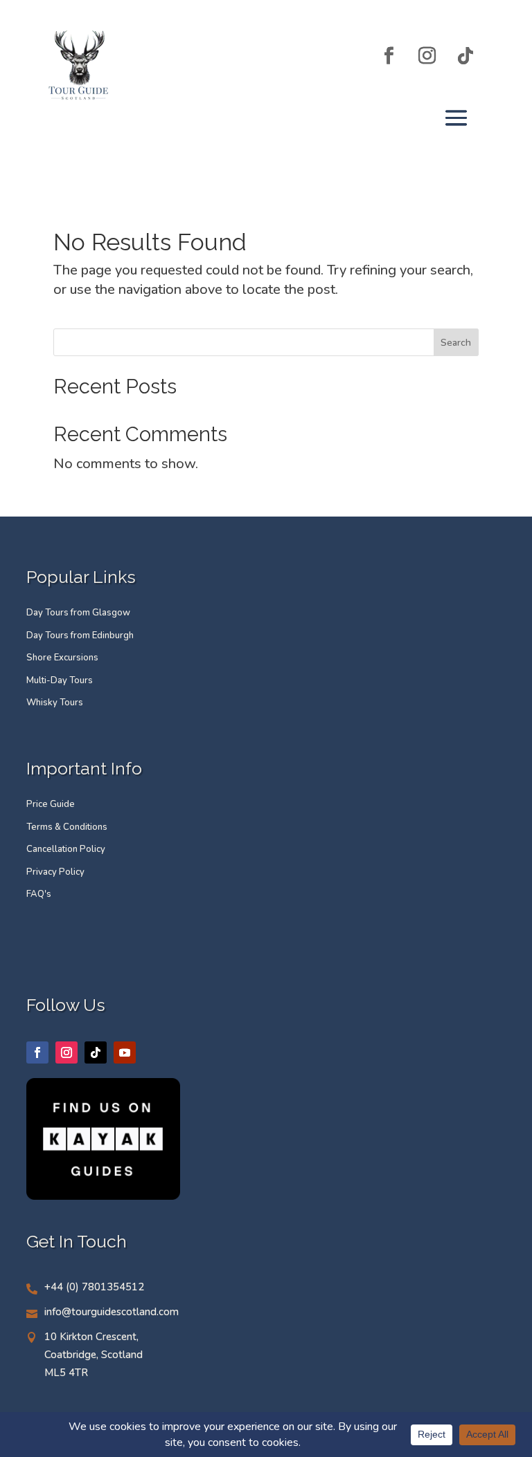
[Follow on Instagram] (427, 55)
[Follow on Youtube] (125, 1052)
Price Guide (50, 804)
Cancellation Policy (65, 849)
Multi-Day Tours (59, 680)
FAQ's (38, 894)
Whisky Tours (54, 702)
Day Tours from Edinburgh (80, 635)
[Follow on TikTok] (465, 55)
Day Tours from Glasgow (78, 612)
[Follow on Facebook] (389, 55)
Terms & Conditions (66, 827)
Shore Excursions (62, 657)
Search (456, 342)
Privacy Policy (55, 872)
